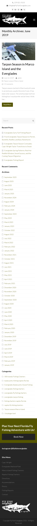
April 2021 (8, 279)
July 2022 (7, 238)
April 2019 (8, 353)
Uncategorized (10, 413)
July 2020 (7, 308)
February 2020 (9, 328)
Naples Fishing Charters (11, 474)
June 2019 (8, 349)
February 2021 (9, 283)
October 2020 (9, 296)
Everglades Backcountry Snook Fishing (18, 385)
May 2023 (8, 218)
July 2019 (7, 345)
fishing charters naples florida (15, 401)
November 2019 (10, 340)
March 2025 (8, 189)
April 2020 (8, 320)
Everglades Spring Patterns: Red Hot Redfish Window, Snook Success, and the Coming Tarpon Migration (16, 153)
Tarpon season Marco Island (13, 81)
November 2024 (10, 198)
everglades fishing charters (14, 389)
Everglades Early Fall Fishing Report (17, 133)
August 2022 (9, 234)
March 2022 (8, 243)
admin (20, 78)
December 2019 (10, 336)
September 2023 (10, 214)
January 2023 (9, 226)
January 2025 (9, 194)
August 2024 (9, 202)
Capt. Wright (7, 462)
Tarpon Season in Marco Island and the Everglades (18, 68)
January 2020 (9, 332)
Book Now (18, 437)
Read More (7, 105)
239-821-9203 (19, 3)
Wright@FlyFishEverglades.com (19, 6)
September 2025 (10, 177)
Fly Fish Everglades (16, 521)
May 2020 (8, 316)
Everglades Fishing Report (14, 160)
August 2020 (9, 304)
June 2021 (8, 271)
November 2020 (10, 291)
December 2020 (10, 287)
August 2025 (9, 181)
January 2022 (9, 251)
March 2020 (8, 324)
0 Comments (8, 84)
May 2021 (8, 275)
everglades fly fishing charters (15, 393)
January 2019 (9, 365)
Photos (4, 486)
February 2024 (9, 206)
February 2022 (9, 247)
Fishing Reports (8, 490)
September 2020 (10, 300)
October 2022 (9, 230)
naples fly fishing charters (13, 405)
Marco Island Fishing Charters (13, 470)
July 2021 (7, 267)
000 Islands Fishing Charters (14, 377)
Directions (6, 478)
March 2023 (8, 222)
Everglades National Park (11, 466)
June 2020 (8, 312)
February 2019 (9, 361)
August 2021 (9, 263)
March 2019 (8, 357)
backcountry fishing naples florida (16, 381)
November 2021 (10, 255)
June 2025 (8, 185)
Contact (5, 494)
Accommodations (8, 482)
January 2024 (9, 210)
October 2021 (9, 259)
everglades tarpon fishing (13, 397)
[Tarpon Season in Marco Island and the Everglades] (18, 59)
